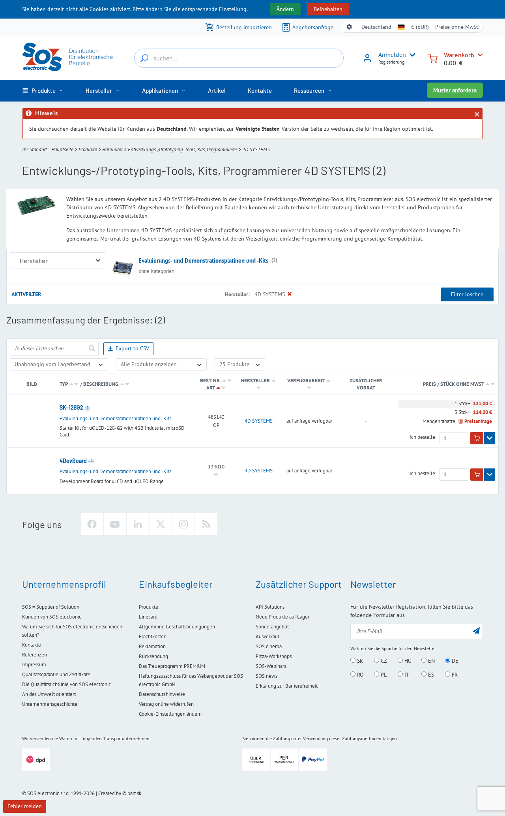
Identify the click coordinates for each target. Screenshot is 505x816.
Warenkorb (459, 54)
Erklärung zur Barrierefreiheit (287, 686)
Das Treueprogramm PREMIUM (172, 666)
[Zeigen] (489, 438)
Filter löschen (467, 294)
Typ (63, 384)
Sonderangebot (272, 626)
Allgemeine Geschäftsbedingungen (177, 626)
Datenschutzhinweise (162, 694)
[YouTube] (115, 524)
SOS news (266, 676)
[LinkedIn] (138, 524)
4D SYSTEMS (259, 421)
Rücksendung (153, 656)
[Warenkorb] (433, 57)
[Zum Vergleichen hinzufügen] (87, 407)
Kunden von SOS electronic (51, 616)
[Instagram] (183, 524)
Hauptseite (62, 149)
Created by (109, 793)
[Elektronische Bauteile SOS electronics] (68, 57)
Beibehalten (328, 9)
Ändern (285, 9)
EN (430, 660)
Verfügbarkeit (306, 380)
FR (454, 674)
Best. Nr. (210, 380)
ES (430, 674)
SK (359, 660)
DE (454, 660)
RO (359, 674)
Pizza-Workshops (274, 656)
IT (406, 674)
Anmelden (392, 54)
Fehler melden (24, 806)
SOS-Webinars (271, 666)
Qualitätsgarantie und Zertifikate (56, 674)
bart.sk (134, 793)
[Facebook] (92, 524)
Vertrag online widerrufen (166, 704)
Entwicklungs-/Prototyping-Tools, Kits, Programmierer (182, 149)
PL (383, 674)
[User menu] (410, 55)
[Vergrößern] (98, 260)
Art (210, 387)
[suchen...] (144, 58)
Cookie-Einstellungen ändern (170, 714)
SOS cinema (269, 646)
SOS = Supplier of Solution (50, 607)
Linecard (148, 616)
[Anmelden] (367, 60)
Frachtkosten (152, 636)
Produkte (88, 149)
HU (407, 660)
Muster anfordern (455, 90)
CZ (383, 660)
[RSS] (206, 524)
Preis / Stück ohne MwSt (454, 384)
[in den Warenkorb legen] (476, 438)
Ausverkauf (267, 636)
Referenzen (34, 654)
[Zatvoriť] (476, 114)
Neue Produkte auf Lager (282, 616)
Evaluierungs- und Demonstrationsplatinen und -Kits (203, 260)
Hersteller (255, 380)
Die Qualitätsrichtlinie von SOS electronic (66, 684)
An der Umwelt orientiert (49, 694)
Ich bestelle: (423, 437)
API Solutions (270, 607)
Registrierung (391, 62)
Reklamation (152, 646)
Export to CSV (132, 348)
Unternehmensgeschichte (49, 704)
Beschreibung (100, 384)
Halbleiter (112, 149)
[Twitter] (161, 524)
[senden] (91, 348)
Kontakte (31, 644)
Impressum (34, 664)
